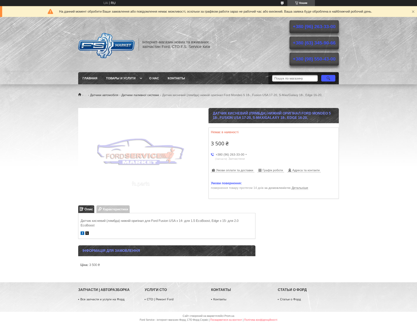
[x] (87, 234)
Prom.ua (229, 315)
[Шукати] (328, 78)
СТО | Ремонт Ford (160, 299)
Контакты (176, 78)
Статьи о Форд (290, 299)
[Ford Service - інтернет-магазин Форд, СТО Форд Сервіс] (106, 44)
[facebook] (82, 234)
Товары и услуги (121, 78)
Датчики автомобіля (104, 95)
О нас (154, 78)
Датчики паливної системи (140, 95)
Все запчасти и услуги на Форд (102, 299)
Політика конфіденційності (260, 319)
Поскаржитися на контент (226, 319)
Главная (90, 78)
